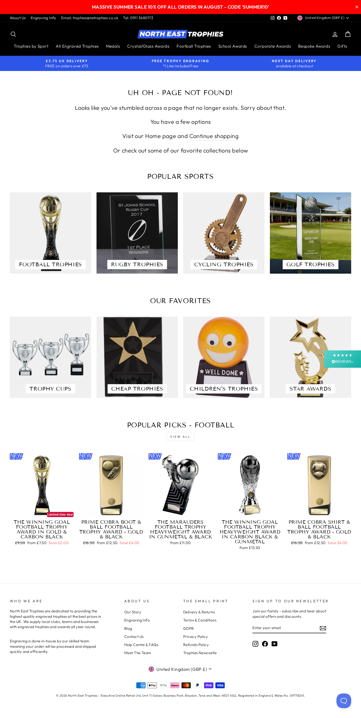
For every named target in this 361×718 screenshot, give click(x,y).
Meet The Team (137, 652)
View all (180, 436)
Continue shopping (214, 136)
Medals (113, 46)
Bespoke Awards (314, 46)
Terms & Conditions (199, 620)
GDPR (188, 628)
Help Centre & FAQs (141, 644)
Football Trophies (194, 46)
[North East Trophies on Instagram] (255, 644)
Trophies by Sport (31, 46)
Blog (128, 628)
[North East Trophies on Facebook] (265, 644)
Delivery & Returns (199, 612)
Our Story (132, 612)
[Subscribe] (323, 628)
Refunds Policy (196, 644)
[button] (342, 359)
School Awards (232, 46)
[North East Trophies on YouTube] (275, 644)
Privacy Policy (195, 636)
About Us (18, 17)
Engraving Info (43, 17)
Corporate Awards (272, 46)
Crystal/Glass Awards (148, 46)
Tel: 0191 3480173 (138, 17)
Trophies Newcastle (200, 652)
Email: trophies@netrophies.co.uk (89, 17)
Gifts (342, 46)
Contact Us (134, 636)
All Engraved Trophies (77, 46)
